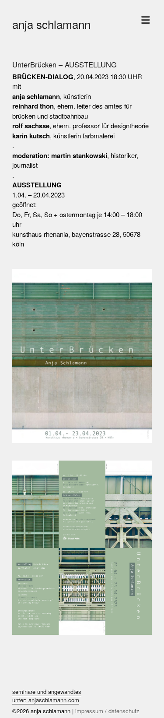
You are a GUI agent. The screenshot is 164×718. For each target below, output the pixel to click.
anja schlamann (51, 24)
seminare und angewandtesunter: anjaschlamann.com (46, 695)
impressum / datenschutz (107, 711)
